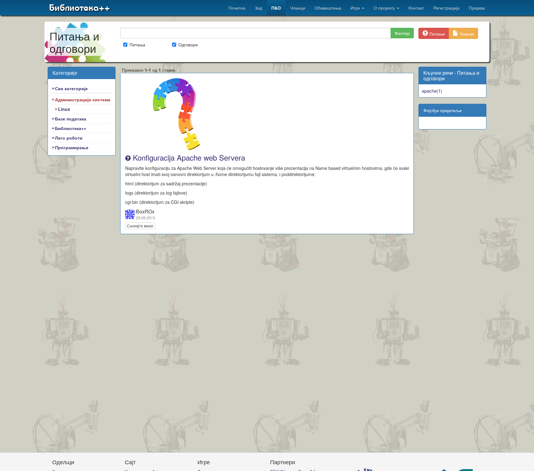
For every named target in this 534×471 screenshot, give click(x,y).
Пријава (477, 8)
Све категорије (71, 88)
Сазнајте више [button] (140, 225)
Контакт (416, 8)
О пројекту (385, 8)
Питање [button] (436, 34)
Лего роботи (69, 138)
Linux (64, 109)
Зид (258, 8)
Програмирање (71, 147)
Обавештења (328, 8)
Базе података (70, 119)
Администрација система (82, 99)
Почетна (236, 8)
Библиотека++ (79, 7)
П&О (276, 8)
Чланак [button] (466, 34)
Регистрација (446, 8)
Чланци (297, 8)
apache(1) (432, 90)
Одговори (188, 44)
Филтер (402, 33)
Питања (137, 44)
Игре (355, 8)
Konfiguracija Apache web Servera (188, 157)
